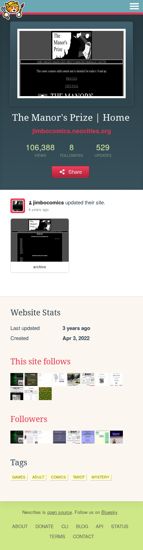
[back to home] (12, 9)
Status (119, 526)
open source (59, 512)
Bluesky (109, 512)
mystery (100, 477)
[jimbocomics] (18, 206)
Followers (28, 419)
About (20, 526)
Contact (83, 536)
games (18, 477)
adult (38, 477)
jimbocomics (48, 202)
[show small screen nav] (134, 6)
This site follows (40, 361)
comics (58, 477)
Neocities (31, 512)
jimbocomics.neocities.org (71, 130)
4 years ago (38, 209)
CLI (64, 526)
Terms (57, 536)
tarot (79, 477)
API (99, 526)
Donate (44, 526)
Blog (82, 526)
